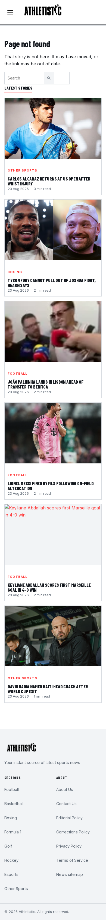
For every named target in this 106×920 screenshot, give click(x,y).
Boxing (15, 272)
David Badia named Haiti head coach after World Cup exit (48, 689)
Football (17, 373)
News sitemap (69, 874)
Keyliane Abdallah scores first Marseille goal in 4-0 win (49, 587)
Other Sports (22, 170)
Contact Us (66, 803)
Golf (8, 846)
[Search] (49, 78)
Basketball (13, 803)
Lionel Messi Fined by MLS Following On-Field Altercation (51, 486)
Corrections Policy (73, 832)
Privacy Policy (69, 846)
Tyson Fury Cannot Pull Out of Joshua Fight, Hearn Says (52, 283)
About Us (64, 789)
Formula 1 (12, 832)
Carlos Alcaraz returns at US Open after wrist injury (49, 181)
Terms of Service (72, 860)
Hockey (11, 860)
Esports (11, 874)
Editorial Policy (69, 817)
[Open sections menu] (10, 12)
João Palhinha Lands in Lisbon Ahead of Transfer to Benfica (45, 384)
